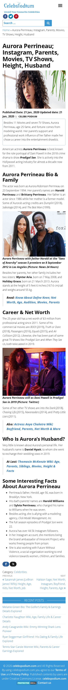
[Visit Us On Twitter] (10, 16)
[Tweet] (13, 564)
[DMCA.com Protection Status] (27, 683)
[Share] (5, 564)
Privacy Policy (20, 674)
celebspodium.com (24, 666)
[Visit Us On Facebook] (5, 16)
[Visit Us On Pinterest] (16, 16)
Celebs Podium (27, 116)
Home (6, 30)
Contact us (44, 683)
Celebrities (20, 572)
